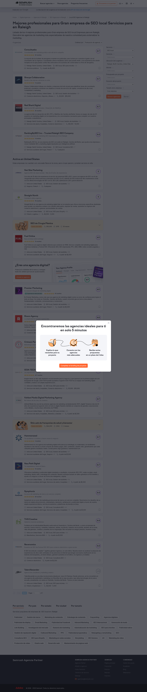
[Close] (108, 322)
